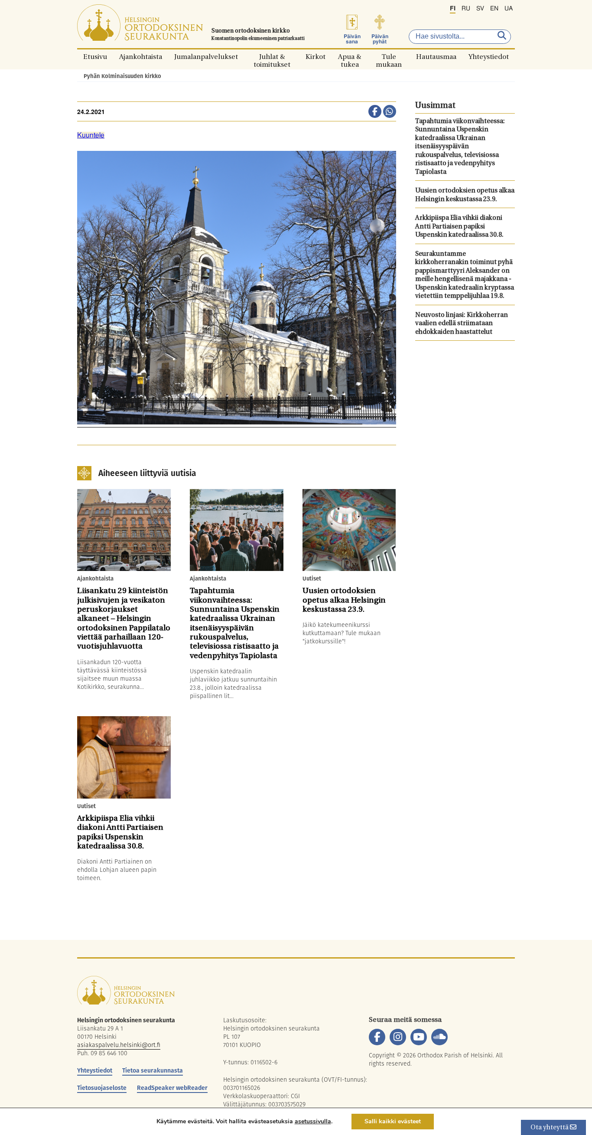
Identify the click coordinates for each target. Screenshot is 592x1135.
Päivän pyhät (379, 39)
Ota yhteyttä (550, 1128)
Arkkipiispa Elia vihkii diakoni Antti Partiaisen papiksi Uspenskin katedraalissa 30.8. (459, 226)
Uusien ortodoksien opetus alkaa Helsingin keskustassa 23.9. (464, 195)
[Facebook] (377, 1037)
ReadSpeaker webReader (172, 1087)
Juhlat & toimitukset (272, 56)
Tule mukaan (389, 56)
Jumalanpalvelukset (206, 56)
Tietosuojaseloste (102, 1087)
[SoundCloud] (439, 1037)
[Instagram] (398, 1037)
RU (466, 9)
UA (508, 9)
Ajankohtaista (140, 56)
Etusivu (95, 56)
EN (494, 9)
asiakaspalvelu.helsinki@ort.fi (118, 1044)
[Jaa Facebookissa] (374, 112)
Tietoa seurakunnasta (152, 1070)
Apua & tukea (349, 56)
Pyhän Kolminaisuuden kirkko (122, 76)
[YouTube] (418, 1037)
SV (480, 9)
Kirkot (315, 56)
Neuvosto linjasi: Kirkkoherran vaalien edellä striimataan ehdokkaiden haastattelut (461, 324)
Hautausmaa (436, 56)
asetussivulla (313, 1121)
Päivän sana (352, 39)
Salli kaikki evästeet (392, 1121)
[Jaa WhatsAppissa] (389, 112)
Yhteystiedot (488, 56)
